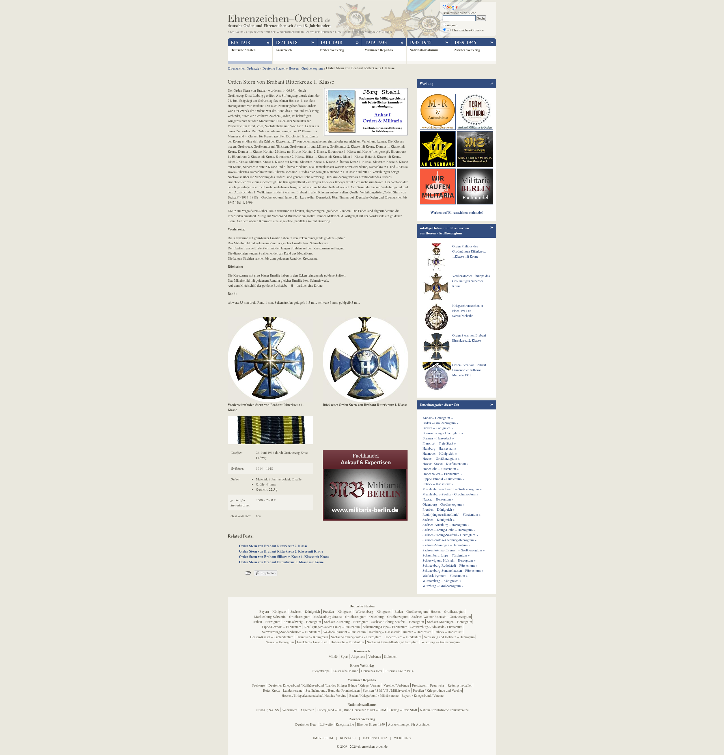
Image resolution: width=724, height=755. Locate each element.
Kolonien (390, 656)
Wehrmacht (289, 709)
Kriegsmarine (345, 724)
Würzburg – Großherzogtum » (443, 585)
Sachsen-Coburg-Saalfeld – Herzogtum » (450, 534)
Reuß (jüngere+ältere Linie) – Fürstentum (332, 626)
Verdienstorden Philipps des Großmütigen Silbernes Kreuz (471, 280)
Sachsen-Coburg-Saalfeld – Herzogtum (397, 621)
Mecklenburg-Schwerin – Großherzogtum (282, 616)
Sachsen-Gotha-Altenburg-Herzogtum (392, 642)
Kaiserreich (283, 50)
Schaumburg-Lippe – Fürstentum (385, 626)
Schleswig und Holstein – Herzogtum (449, 637)
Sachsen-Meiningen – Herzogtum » (446, 545)
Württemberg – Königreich (373, 611)
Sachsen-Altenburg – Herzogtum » (446, 524)
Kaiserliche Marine (345, 670)
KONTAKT (348, 737)
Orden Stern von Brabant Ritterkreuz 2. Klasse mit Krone (281, 551)
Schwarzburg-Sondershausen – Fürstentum (291, 631)
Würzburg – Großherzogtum (440, 642)
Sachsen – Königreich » (439, 519)
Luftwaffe (326, 724)
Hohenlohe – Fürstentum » (441, 468)
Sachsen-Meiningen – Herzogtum (449, 621)
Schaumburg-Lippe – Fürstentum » (446, 555)
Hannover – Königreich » (440, 453)
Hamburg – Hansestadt (384, 631)
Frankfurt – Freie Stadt (312, 642)
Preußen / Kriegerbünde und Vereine (437, 690)
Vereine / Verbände (396, 685)
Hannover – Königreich (312, 637)
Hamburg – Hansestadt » (439, 448)
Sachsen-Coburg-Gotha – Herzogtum (356, 637)
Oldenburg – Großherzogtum (388, 616)
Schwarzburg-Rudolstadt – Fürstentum (436, 626)
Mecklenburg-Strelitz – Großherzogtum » (450, 494)
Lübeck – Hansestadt (448, 631)
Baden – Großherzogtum (411, 611)
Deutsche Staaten (243, 50)
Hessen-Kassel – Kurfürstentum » (446, 463)
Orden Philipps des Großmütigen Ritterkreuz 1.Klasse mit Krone (469, 251)
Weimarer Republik (379, 50)
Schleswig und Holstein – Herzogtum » (449, 560)
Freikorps (258, 685)
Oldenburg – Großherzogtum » (443, 504)
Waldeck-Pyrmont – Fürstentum (344, 631)
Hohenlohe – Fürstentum (347, 642)
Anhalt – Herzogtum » (438, 417)
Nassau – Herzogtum (280, 642)
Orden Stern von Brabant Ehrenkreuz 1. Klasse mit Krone (281, 562)
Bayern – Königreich (273, 611)
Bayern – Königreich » (438, 428)
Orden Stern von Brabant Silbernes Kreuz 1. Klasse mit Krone (284, 556)
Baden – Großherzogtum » (440, 422)
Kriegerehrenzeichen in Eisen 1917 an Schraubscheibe (467, 310)
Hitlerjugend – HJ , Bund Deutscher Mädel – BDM (351, 709)
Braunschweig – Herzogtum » (443, 433)
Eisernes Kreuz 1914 (399, 670)
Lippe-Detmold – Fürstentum (281, 626)
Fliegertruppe (320, 670)
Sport (344, 656)
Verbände (374, 656)
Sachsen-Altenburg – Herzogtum (346, 621)
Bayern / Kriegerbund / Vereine (422, 695)
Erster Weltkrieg (332, 50)
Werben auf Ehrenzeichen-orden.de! (456, 212)
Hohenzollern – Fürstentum (402, 637)
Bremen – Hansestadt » (438, 438)
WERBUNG (402, 737)
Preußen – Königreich (337, 611)
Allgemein (358, 656)
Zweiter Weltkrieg (467, 50)
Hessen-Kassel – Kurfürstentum (271, 637)
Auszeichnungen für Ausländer (409, 724)
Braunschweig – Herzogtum (302, 621)
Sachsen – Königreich (305, 611)
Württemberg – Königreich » (442, 580)
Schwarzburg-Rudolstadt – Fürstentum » (450, 565)
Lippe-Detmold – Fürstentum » (443, 478)
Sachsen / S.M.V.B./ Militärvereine (386, 690)
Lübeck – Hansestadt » (438, 484)
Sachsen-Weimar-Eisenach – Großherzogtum (441, 616)
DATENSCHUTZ (375, 737)
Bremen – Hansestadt (417, 631)
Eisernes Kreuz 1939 (371, 724)
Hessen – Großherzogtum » (441, 458)
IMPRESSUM (323, 737)
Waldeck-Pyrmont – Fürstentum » (445, 575)
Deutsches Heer (371, 670)
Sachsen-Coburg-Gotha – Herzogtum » (449, 529)
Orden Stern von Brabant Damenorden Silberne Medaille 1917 (469, 370)
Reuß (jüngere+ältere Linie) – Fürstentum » (452, 514)
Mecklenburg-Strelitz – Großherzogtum (339, 616)
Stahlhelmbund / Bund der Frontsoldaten (332, 690)
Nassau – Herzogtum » (438, 499)
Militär (333, 656)
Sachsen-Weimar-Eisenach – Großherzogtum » (454, 550)
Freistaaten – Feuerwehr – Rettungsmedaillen (442, 685)
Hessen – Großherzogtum (448, 611)
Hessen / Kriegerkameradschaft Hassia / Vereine (314, 695)
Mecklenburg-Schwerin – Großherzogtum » (452, 489)
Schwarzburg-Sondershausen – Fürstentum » (453, 570)
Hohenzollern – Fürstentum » (442, 473)
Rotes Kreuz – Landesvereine (282, 690)
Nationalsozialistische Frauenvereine (444, 709)
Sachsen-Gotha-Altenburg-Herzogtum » (450, 540)
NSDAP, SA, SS (267, 709)
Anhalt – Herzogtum (266, 621)
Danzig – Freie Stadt (403, 709)
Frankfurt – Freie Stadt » (439, 443)
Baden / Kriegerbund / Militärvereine (373, 695)
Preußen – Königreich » (439, 509)
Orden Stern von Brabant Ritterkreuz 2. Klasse (273, 545)
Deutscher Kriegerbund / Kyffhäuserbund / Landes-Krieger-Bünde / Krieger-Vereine (324, 685)
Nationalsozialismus (424, 50)
